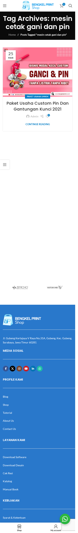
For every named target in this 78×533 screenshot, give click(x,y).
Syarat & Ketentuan (14, 517)
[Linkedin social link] (33, 368)
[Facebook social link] (6, 368)
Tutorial (7, 412)
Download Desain (13, 465)
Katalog (7, 481)
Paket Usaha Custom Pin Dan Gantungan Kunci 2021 (37, 106)
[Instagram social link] (19, 368)
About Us (8, 420)
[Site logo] (38, 5)
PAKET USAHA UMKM (37, 96)
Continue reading (38, 124)
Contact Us (9, 428)
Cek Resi (8, 473)
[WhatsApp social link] (40, 368)
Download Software (14, 457)
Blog (5, 396)
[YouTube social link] (26, 368)
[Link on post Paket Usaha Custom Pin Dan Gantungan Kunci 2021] (37, 72)
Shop (6, 404)
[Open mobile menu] (5, 5)
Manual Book (10, 489)
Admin (34, 116)
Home (12, 34)
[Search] (70, 5)
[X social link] (12, 368)
